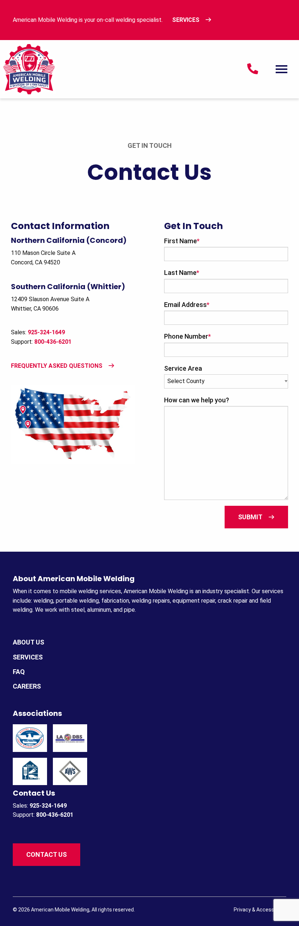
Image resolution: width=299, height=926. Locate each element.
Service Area (183, 368)
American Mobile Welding (60, 910)
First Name (181, 241)
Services (185, 19)
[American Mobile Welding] (29, 68)
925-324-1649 (48, 805)
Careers (27, 686)
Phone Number (187, 336)
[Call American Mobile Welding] (252, 70)
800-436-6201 (52, 341)
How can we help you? (196, 400)
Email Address (186, 304)
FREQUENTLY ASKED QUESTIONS (56, 365)
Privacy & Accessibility (260, 910)
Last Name (181, 272)
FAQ (19, 671)
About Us (28, 642)
